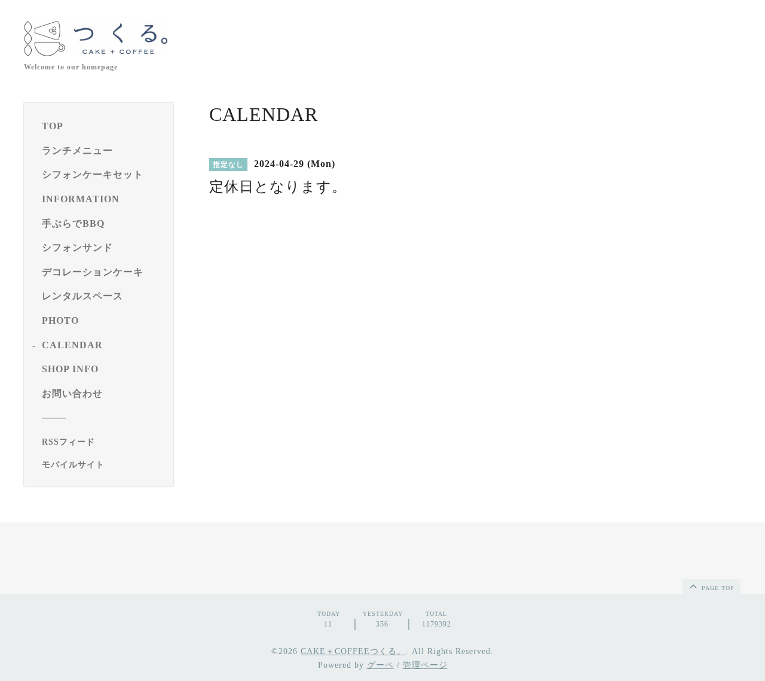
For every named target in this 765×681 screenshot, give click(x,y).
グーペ (380, 665)
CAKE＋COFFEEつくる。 (353, 651)
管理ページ (425, 665)
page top (717, 588)
